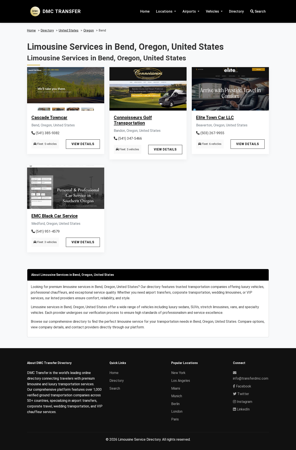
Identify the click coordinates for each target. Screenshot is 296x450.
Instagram (244, 402)
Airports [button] (189, 11)
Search (260, 11)
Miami (175, 388)
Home (145, 11)
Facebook (243, 386)
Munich (176, 396)
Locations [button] (164, 11)
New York (178, 373)
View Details (83, 144)
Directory (236, 11)
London (176, 411)
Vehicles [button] (213, 11)
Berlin (175, 404)
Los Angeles (180, 381)
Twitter (242, 394)
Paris (175, 419)
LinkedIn (243, 409)
